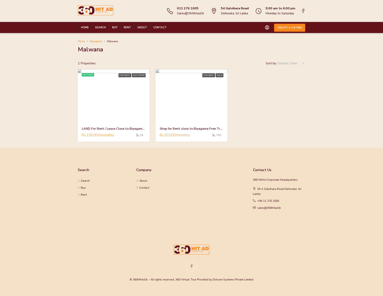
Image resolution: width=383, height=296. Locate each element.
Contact (160, 27)
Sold (219, 75)
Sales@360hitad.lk (190, 13)
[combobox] (291, 63)
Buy (114, 27)
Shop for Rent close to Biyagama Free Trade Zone (197, 128)
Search (100, 27)
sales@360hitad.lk (269, 208)
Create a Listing (289, 27)
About (142, 27)
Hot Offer (139, 75)
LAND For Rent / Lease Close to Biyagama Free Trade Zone (126, 128)
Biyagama (96, 41)
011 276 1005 (187, 8)
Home (85, 27)
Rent (127, 27)
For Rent (124, 75)
